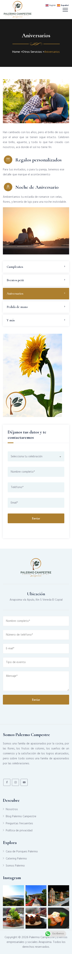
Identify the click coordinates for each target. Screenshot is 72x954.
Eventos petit (15, 280)
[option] (36, 230)
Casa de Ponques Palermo (22, 851)
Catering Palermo (16, 858)
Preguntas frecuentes (19, 823)
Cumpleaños (15, 267)
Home (16, 51)
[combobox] (36, 456)
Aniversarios (15, 294)
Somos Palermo (15, 865)
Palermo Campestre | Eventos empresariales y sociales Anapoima (37, 940)
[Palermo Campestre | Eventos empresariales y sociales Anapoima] (17, 9)
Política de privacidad (19, 830)
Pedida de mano (17, 307)
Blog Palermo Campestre (21, 816)
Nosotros (12, 809)
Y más (11, 320)
